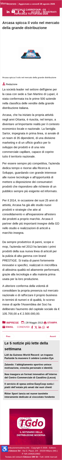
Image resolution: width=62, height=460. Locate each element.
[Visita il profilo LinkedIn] (8, 11)
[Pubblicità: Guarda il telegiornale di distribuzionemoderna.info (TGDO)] (31, 427)
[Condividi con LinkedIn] (39, 327)
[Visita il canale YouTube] (13, 11)
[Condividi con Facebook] (32, 327)
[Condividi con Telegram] (47, 327)
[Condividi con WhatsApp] (43, 327)
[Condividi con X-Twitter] (35, 327)
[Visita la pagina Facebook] (18, 11)
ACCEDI (35, 12)
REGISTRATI (49, 12)
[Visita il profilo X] (23, 11)
